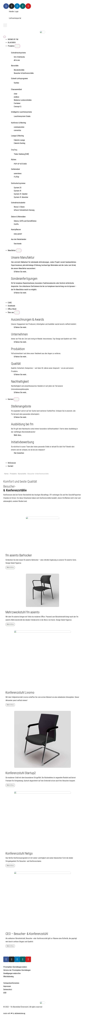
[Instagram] (11, 6)
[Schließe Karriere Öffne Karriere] (16, 399)
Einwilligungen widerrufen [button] (12, 973)
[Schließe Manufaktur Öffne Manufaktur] (18, 250)
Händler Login (13, 11)
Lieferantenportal (15, 18)
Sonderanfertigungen (24, 278)
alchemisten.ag (20, 1013)
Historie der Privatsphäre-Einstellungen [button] (17, 970)
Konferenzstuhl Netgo (19, 853)
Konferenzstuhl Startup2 (21, 773)
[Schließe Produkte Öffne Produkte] (17, 46)
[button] (5, 25)
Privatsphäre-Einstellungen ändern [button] (15, 967)
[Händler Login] (6, 13)
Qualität (16, 363)
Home (6, 474)
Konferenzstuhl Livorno (20, 692)
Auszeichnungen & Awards (27, 319)
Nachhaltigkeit (20, 381)
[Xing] (22, 6)
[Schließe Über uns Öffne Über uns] (17, 312)
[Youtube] (28, 6)
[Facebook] (6, 6)
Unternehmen (19, 334)
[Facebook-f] (6, 959)
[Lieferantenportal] (6, 19)
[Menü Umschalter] (4, 37)
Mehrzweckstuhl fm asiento (23, 612)
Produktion (18, 349)
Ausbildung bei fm (22, 424)
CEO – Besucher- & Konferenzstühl (27, 934)
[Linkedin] (17, 6)
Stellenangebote (21, 406)
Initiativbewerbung (22, 442)
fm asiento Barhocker (19, 555)
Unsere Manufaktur (22, 257)
